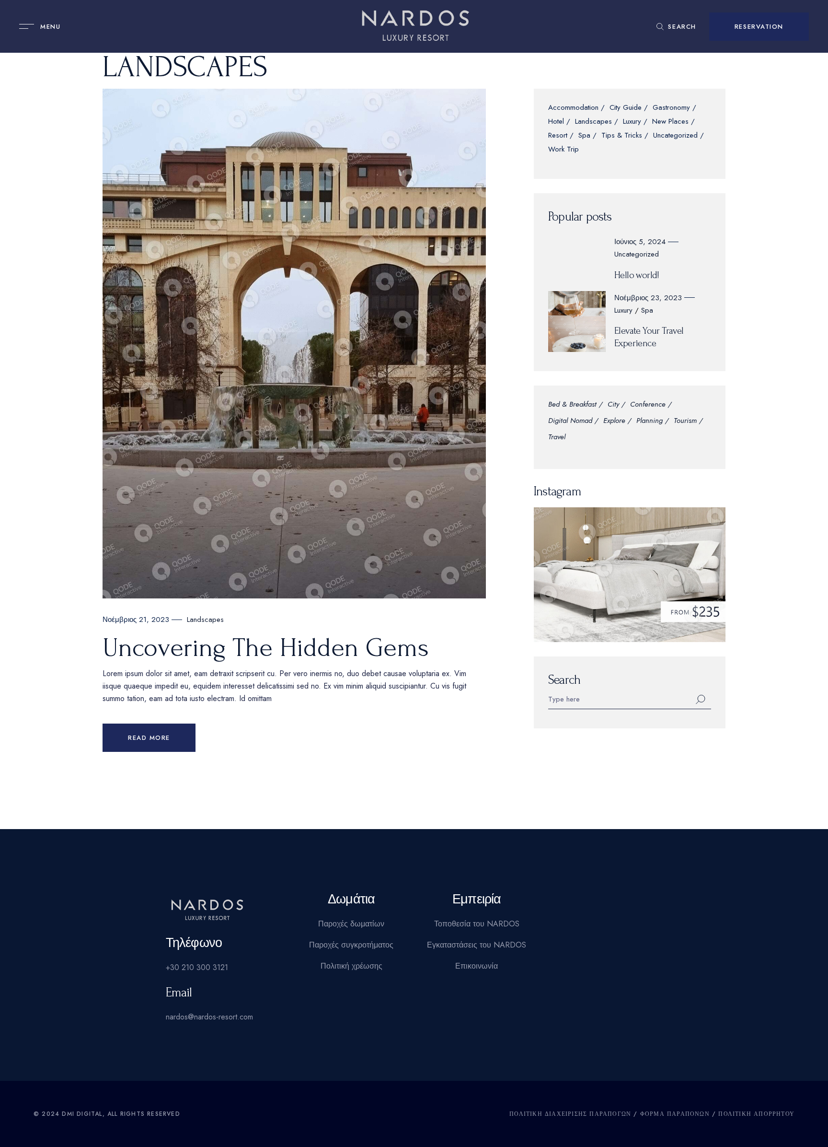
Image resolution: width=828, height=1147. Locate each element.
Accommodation (573, 108)
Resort (557, 136)
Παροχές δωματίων (351, 923)
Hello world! (636, 275)
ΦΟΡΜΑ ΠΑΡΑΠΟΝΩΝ (675, 1114)
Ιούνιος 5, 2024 (640, 241)
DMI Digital (82, 1114)
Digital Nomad (570, 421)
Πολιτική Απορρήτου (756, 1114)
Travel (556, 437)
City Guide (626, 108)
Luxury (632, 122)
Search (564, 680)
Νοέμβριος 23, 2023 (648, 298)
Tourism (685, 421)
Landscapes (205, 619)
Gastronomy (671, 108)
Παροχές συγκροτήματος (351, 944)
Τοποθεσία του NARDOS (476, 923)
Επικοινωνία (476, 965)
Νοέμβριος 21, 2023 (136, 619)
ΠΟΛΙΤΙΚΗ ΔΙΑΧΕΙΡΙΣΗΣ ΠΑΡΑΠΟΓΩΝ (570, 1114)
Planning (649, 421)
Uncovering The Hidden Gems (266, 648)
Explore (614, 421)
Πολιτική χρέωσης (351, 965)
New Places (670, 122)
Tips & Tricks (621, 136)
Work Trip (563, 150)
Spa (584, 136)
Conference (648, 405)
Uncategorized (675, 136)
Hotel (556, 122)
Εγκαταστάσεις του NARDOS (476, 944)
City (613, 405)
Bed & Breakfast (572, 405)
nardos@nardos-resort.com (209, 1016)
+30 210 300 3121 (197, 967)
